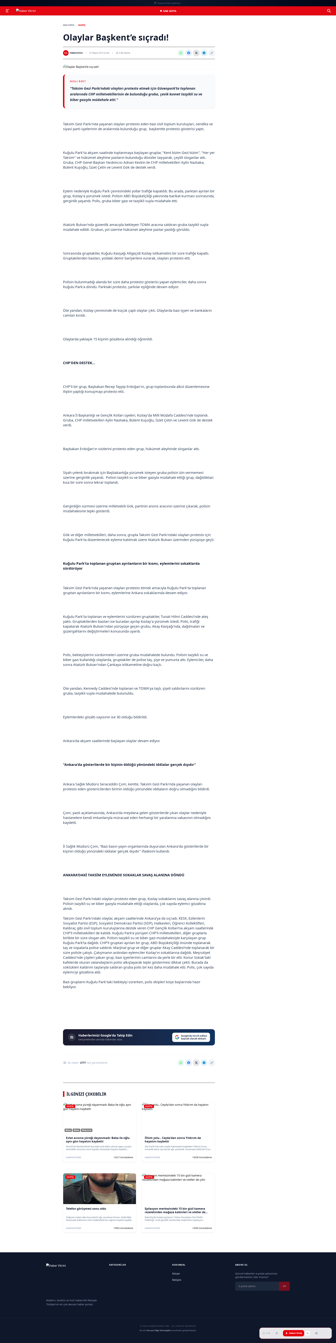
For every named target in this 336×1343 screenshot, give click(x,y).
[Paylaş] (316, 1333)
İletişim (176, 1279)
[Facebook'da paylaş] (189, 53)
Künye (176, 1273)
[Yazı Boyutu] (277, 1333)
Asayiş (81, 25)
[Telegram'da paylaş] (204, 53)
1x (307, 1333)
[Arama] (329, 11)
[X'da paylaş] (196, 53)
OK (284, 1286)
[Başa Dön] (325, 1333)
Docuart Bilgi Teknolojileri (159, 1330)
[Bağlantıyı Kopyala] (212, 53)
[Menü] (7, 11)
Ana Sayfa (169, 11)
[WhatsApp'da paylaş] (181, 53)
